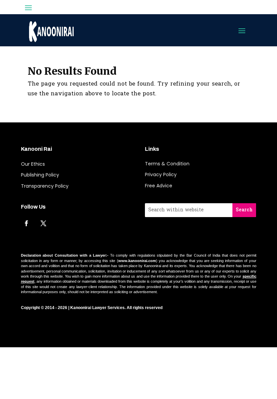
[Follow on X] (43, 223)
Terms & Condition (167, 163)
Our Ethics (33, 164)
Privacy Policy (161, 174)
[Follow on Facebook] (26, 223)
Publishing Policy (40, 174)
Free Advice (158, 185)
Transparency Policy (45, 186)
